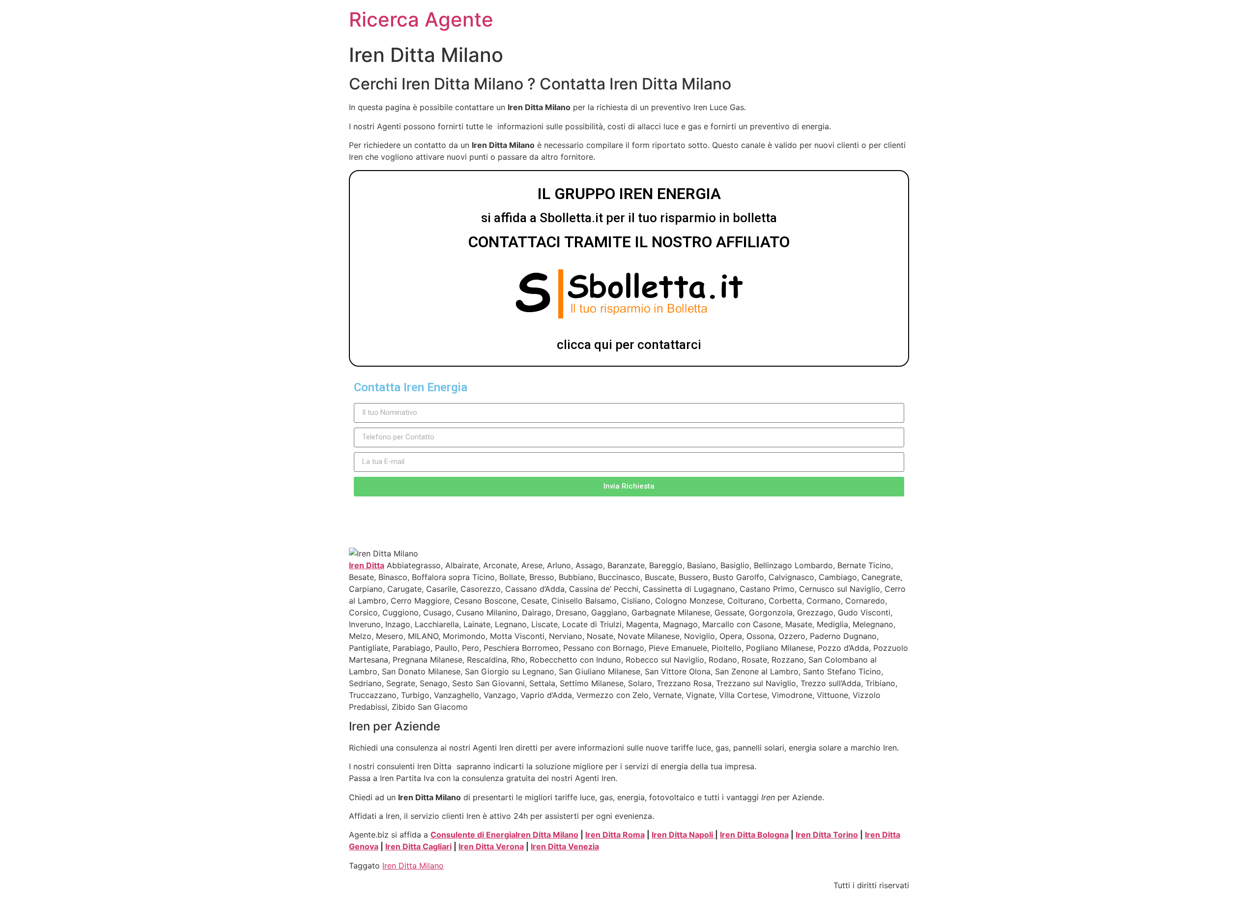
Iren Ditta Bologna (754, 835)
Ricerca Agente (421, 19)
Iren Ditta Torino (827, 835)
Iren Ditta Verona (491, 846)
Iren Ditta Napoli (683, 835)
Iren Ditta (366, 565)
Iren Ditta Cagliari (418, 846)
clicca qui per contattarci (629, 344)
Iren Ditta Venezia (565, 846)
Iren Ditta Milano (546, 835)
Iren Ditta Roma (615, 835)
